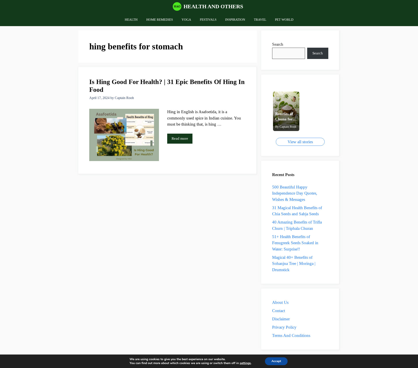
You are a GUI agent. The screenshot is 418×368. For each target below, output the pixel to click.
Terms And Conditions (291, 335)
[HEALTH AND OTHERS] (177, 6)
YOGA (186, 19)
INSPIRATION (235, 19)
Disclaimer (281, 319)
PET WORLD (284, 19)
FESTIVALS (208, 19)
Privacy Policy (284, 327)
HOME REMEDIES (159, 19)
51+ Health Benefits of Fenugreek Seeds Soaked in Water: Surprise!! (295, 242)
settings (245, 363)
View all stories (300, 141)
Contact (278, 310)
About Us (280, 302)
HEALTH (131, 19)
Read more (180, 138)
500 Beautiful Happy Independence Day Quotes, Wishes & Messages (294, 193)
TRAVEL (260, 19)
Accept (276, 361)
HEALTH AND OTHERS (213, 6)
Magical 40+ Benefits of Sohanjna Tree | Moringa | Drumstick (293, 263)
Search (277, 44)
